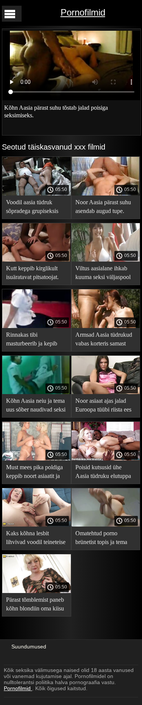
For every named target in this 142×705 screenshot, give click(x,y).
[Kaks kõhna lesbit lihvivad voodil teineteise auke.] (36, 525)
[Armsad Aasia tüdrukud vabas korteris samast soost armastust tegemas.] (106, 326)
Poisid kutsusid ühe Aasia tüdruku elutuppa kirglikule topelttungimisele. (103, 473)
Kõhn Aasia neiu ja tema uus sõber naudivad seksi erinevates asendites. (36, 406)
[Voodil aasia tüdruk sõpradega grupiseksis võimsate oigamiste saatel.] (36, 194)
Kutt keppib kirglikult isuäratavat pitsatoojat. (32, 272)
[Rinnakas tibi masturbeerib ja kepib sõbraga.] (36, 326)
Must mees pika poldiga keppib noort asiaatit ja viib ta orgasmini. (34, 473)
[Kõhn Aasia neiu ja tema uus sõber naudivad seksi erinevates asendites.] (36, 392)
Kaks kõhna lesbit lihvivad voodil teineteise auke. (36, 539)
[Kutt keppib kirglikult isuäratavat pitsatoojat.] (36, 260)
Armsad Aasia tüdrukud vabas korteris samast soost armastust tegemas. (104, 340)
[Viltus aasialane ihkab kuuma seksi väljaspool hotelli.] (106, 260)
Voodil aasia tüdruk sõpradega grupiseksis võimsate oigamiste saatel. (32, 208)
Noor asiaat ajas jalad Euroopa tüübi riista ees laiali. (103, 406)
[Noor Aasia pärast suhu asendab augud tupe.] (106, 194)
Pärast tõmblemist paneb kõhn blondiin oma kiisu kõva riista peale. (35, 605)
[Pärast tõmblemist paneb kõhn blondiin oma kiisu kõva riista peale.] (36, 591)
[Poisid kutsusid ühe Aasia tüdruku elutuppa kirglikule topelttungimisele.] (106, 459)
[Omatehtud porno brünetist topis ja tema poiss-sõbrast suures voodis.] (106, 525)
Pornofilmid (83, 12)
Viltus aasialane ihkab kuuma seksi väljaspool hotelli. (103, 274)
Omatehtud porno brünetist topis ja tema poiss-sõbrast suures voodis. (101, 539)
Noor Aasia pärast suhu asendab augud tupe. (103, 206)
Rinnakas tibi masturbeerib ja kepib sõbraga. (31, 340)
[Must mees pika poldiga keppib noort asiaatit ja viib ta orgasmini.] (36, 459)
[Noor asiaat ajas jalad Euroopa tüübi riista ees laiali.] (106, 392)
